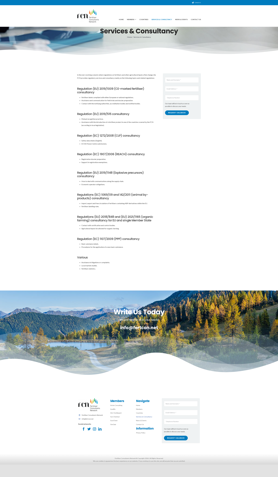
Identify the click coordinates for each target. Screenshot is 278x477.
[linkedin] (100, 429)
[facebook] (83, 429)
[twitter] (89, 429)
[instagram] (94, 429)
